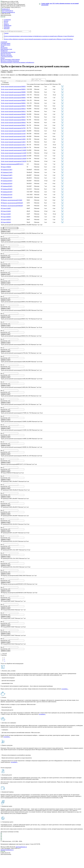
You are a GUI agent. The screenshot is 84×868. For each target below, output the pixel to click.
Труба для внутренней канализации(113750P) (13, 147)
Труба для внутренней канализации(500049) (13, 114)
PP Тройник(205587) (6, 180)
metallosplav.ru (6, 9)
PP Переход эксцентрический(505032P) (12, 203)
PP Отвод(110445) (6, 211)
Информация (7, 25)
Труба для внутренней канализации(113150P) (13, 153)
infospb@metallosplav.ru (8, 12)
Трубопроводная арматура (8, 52)
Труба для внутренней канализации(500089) (13, 92)
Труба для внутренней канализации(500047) (13, 117)
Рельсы (3, 58)
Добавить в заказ (5, 231)
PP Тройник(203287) (6, 186)
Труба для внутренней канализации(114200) (13, 131)
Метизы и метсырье (6, 55)
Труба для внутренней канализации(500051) (13, 111)
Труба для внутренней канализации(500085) (13, 97)
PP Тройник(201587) (6, 191)
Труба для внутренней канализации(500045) (13, 119)
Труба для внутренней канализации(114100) (13, 136)
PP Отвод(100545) (6, 222)
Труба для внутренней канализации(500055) (13, 106)
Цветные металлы (6, 53)
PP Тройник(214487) (6, 175)
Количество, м (5, 229)
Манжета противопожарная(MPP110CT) (12, 164)
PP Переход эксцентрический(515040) (11, 200)
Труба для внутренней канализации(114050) (13, 139)
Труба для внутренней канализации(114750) (13, 128)
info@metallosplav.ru (7, 10)
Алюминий (4, 42)
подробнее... (64, 689)
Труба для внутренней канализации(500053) (13, 108)
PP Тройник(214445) (6, 178)
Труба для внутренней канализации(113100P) (13, 155)
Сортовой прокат (5, 43)
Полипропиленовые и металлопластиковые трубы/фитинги (17, 62)
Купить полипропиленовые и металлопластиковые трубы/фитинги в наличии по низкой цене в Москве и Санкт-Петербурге (39, 36)
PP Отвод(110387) (6, 214)
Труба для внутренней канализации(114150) (13, 133)
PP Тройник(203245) (6, 189)
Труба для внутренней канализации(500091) (13, 89)
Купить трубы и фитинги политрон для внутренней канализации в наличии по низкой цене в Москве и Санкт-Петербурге (38, 39)
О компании (7, 19)
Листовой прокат (5, 44)
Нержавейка (4, 47)
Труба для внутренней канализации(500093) (13, 86)
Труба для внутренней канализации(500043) (13, 122)
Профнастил (4, 50)
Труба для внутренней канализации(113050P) (13, 158)
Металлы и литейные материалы (10, 61)
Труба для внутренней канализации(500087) (13, 95)
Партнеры (7, 27)
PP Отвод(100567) (6, 219)
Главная (6, 33)
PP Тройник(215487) (6, 169)
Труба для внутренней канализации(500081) (13, 103)
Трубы (2, 46)
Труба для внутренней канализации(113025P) (13, 161)
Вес (2, 228)
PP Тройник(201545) (6, 194)
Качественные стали (6, 49)
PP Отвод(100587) (6, 216)
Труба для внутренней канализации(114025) (13, 142)
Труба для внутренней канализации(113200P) (13, 150)
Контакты (6, 28)
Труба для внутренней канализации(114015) (13, 144)
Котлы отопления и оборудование (10, 59)
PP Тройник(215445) (6, 172)
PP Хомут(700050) (6, 167)
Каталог (6, 21)
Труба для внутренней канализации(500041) (13, 125)
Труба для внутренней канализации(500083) (13, 100)
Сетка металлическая (6, 56)
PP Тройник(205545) (6, 183)
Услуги (6, 22)
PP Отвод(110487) (6, 208)
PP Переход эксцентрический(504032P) (12, 205)
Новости (6, 24)
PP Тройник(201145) (6, 197)
